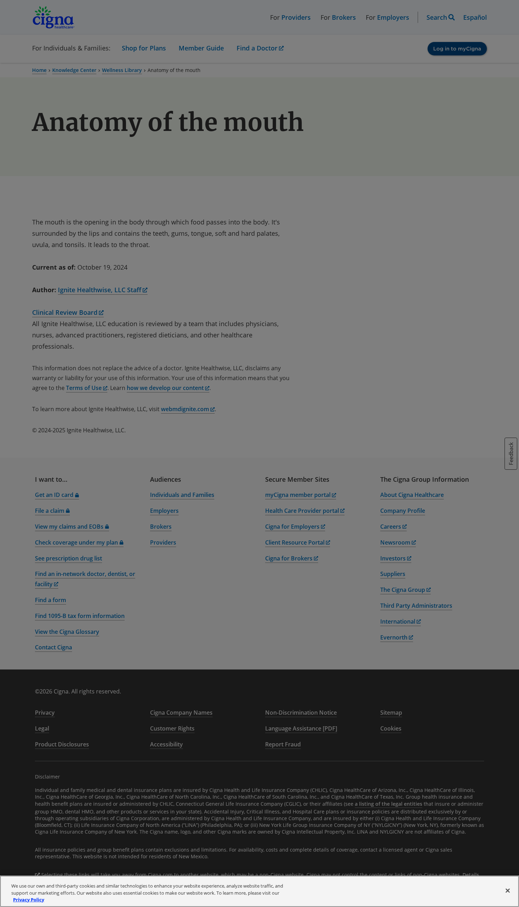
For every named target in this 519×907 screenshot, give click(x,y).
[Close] (507, 890)
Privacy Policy (28, 899)
